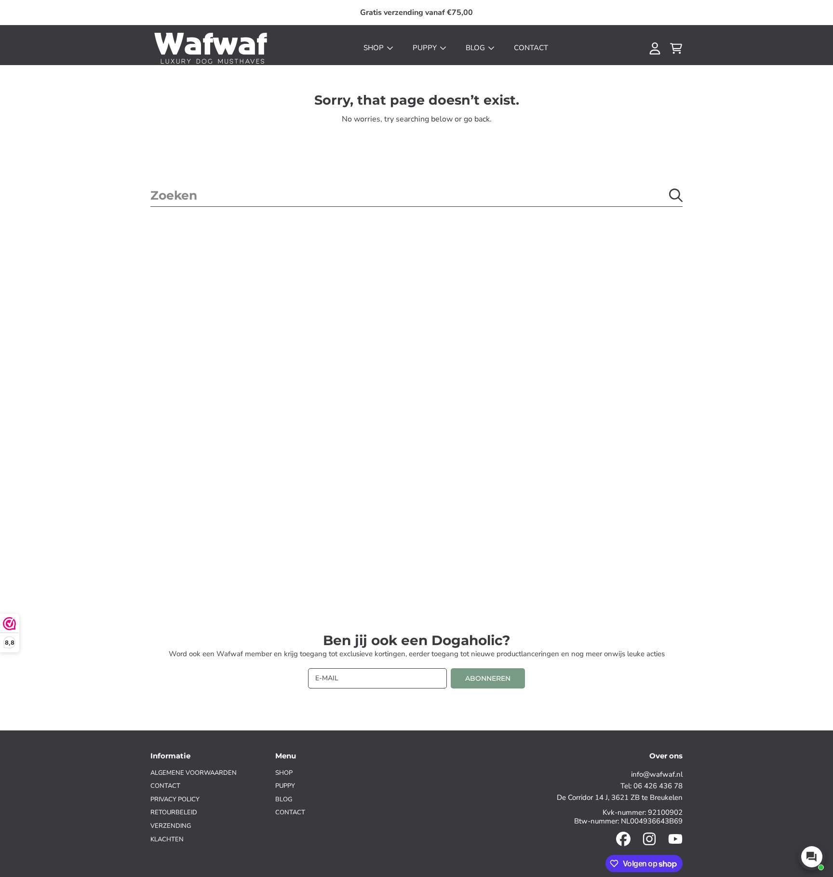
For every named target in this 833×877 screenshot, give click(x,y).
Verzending (170, 826)
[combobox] (416, 195)
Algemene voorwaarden (193, 773)
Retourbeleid (173, 812)
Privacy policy (175, 799)
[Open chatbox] (811, 856)
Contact (165, 786)
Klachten (167, 839)
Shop (374, 48)
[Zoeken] (675, 195)
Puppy (426, 48)
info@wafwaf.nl (657, 774)
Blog (476, 48)
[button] (675, 48)
